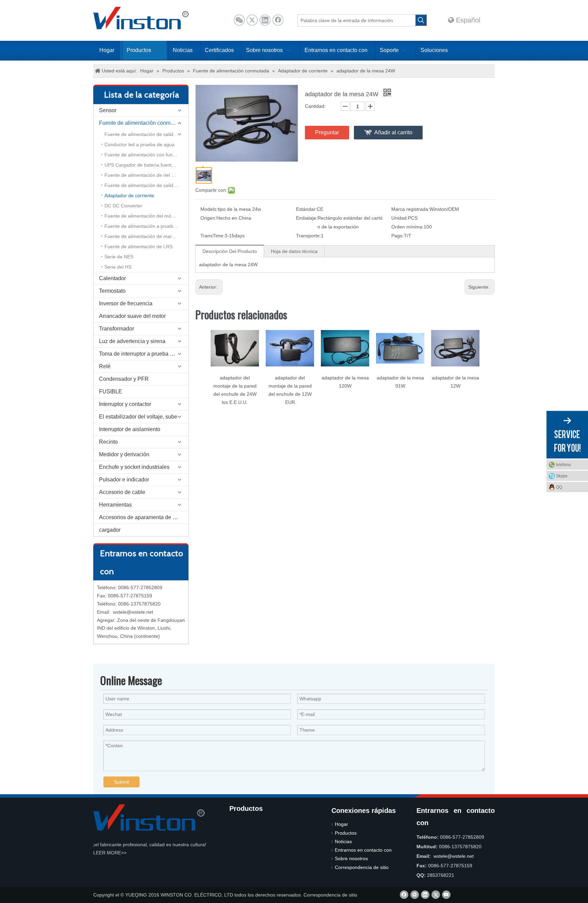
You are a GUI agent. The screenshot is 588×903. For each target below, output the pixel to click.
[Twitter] (252, 20)
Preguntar (327, 132)
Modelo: (209, 209)
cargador (109, 530)
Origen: (208, 218)
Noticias (343, 841)
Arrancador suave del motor (132, 316)
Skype (562, 476)
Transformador (116, 328)
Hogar (341, 824)
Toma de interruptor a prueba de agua (143, 354)
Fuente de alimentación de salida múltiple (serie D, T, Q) (146, 185)
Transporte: (308, 235)
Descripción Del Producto (229, 251)
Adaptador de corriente (129, 195)
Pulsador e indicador (124, 479)
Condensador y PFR (124, 379)
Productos (346, 833)
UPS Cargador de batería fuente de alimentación (146, 165)
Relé (105, 366)
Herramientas (115, 505)
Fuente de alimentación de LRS (138, 246)
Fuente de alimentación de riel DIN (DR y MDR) (146, 175)
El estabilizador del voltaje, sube (138, 417)
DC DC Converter (123, 205)
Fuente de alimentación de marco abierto (146, 236)
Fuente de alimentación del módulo (142, 216)
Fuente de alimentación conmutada (141, 123)
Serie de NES (118, 256)
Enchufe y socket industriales (134, 467)
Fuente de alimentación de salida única (146, 134)
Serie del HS (117, 267)
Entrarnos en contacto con (363, 850)
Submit (121, 782)
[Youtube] (446, 894)
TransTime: (212, 235)
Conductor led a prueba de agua (139, 144)
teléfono (563, 464)
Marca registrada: (410, 209)
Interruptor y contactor (125, 404)
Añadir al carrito (393, 132)
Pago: (397, 235)
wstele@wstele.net (133, 612)
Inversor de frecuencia (125, 303)
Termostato (112, 291)
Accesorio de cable (122, 492)
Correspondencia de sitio (362, 867)
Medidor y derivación (124, 454)
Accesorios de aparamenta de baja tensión (143, 517)
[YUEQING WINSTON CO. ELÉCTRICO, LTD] (149, 817)
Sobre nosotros (351, 858)
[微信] (239, 20)
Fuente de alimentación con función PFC (146, 154)
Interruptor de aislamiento (129, 429)
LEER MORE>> (110, 852)
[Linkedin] (265, 20)
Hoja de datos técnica (294, 251)
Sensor (107, 110)
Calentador (112, 278)
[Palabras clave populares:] (421, 20)
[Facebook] (278, 20)
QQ (559, 487)
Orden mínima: (407, 226)
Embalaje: (306, 218)
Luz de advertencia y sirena (132, 341)
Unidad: (399, 218)
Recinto (108, 442)
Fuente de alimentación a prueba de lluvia (146, 226)
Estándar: (306, 209)
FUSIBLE (110, 391)
